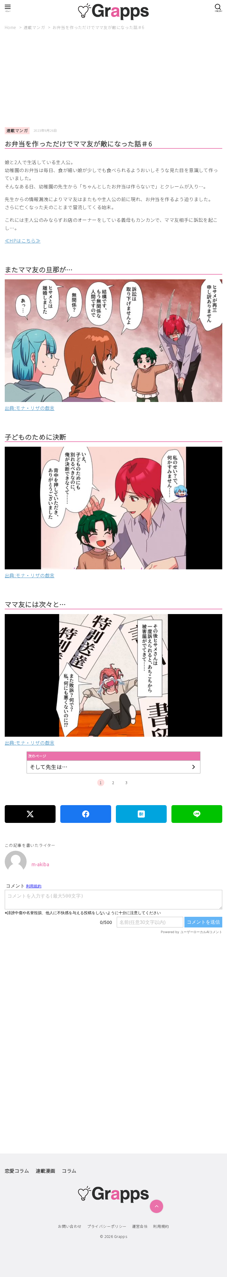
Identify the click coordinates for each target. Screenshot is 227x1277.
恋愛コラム (17, 1170)
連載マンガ (35, 27)
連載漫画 (45, 1170)
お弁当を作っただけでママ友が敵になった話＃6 (98, 27)
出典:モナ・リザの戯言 (29, 407)
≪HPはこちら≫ (22, 240)
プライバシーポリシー (107, 1226)
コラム (69, 1170)
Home (11, 27)
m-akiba (40, 864)
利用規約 (161, 1226)
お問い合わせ (70, 1226)
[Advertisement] (116, 78)
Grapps (120, 1236)
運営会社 (140, 1226)
